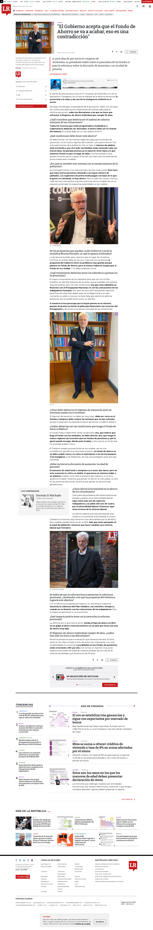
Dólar (101, 14)
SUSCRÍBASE (147, 1)
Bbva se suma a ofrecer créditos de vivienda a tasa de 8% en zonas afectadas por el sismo (102, 747)
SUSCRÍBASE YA (110, 685)
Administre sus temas (25, 106)
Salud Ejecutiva (80, 886)
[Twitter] (117, 52)
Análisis (77, 864)
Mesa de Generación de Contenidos (107, 864)
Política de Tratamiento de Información (108, 876)
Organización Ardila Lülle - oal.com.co (128, 903)
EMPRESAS (39, 11)
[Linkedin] (121, 52)
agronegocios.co (39, 902)
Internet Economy (47, 884)
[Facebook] (112, 52)
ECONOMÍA (29, 11)
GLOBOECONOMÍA (57, 11)
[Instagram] (29, 860)
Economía (22, 762)
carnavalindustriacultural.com (25, 905)
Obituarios (61, 884)
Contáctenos (99, 869)
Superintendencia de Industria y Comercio (109, 881)
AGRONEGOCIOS (71, 11)
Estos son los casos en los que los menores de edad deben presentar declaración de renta (97, 776)
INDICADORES (121, 11)
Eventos (77, 876)
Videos (60, 891)
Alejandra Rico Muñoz (58, 74)
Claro (82, 14)
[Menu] (14, 10)
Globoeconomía (80, 879)
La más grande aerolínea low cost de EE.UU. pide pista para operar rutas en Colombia (31, 715)
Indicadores (45, 881)
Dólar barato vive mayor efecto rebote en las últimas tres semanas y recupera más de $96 (31, 782)
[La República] (6, 10)
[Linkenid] (25, 860)
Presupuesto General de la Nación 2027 (47, 14)
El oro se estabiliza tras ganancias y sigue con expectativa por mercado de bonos (100, 718)
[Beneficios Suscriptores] (143, 6)
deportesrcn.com (101, 905)
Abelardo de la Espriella (70, 14)
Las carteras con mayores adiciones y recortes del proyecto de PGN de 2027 (29, 755)
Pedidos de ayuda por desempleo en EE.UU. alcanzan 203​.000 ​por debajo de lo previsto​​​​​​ (42, 823)
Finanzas (44, 879)
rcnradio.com (53, 905)
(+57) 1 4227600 (21, 870)
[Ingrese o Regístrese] (149, 6)
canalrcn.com (42, 905)
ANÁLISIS (83, 11)
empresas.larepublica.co (55, 902)
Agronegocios (45, 864)
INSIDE (130, 11)
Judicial (35, 834)
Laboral (77, 817)
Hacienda (22, 750)
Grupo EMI (108, 14)
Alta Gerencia (62, 864)
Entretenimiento (80, 834)
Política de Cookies (83, 924)
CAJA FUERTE (109, 11)
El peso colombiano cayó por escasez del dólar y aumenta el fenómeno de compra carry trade (31, 729)
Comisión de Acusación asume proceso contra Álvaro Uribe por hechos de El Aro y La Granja (43, 839)
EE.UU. (35, 817)
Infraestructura (62, 881)
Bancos (118, 834)
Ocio (76, 884)
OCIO (47, 11)
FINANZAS (20, 11)
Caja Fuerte (62, 866)
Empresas (44, 876)
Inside (77, 881)
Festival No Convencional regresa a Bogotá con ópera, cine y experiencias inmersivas (85, 840)
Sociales (44, 891)
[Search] (137, 6)
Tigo (96, 14)
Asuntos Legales (46, 866)
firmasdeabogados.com (74, 902)
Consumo (44, 871)
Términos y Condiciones (103, 874)
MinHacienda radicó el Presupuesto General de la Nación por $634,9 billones (30, 742)
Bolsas (21, 723)
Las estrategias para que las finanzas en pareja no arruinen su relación (126, 838)
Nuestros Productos (101, 866)
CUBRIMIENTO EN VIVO (25, 738)
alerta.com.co (88, 905)
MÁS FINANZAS (127, 799)
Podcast (43, 886)
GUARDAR (132, 52)
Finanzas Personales (64, 879)
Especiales (61, 876)
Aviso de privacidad (101, 871)
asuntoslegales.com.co (23, 902)
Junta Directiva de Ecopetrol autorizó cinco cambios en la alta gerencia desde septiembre (31, 768)
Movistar (89, 14)
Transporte (23, 711)
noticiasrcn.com (65, 905)
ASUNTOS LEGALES (95, 11)
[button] (52, 677)
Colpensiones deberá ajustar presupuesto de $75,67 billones (84, 822)
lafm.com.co (77, 905)
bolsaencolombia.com (92, 902)
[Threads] (33, 860)
